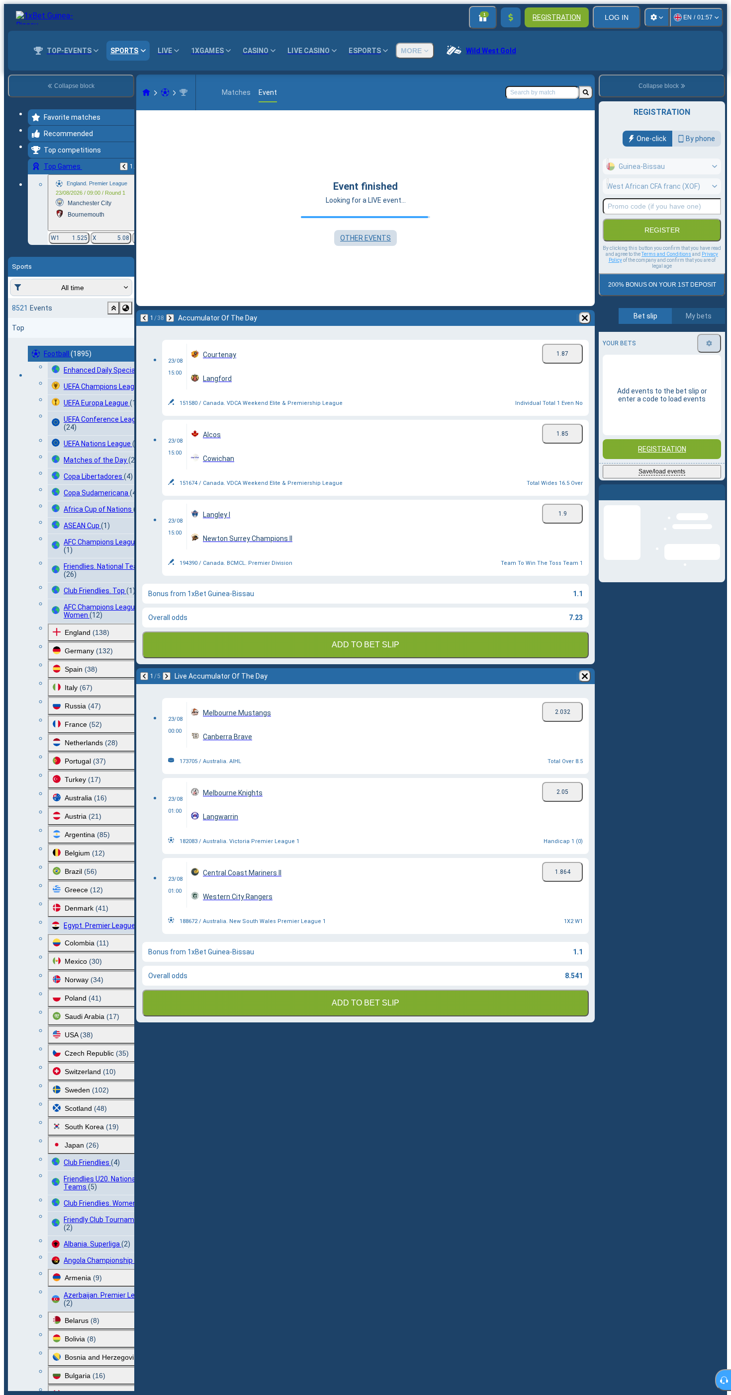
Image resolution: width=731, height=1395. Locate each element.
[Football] (165, 92)
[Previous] (124, 166)
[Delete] (585, 318)
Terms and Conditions (666, 254)
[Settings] (656, 17)
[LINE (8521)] (146, 92)
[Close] (717, 500)
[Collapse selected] (113, 308)
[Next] (170, 318)
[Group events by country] (125, 308)
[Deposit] (511, 17)
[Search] (586, 92)
